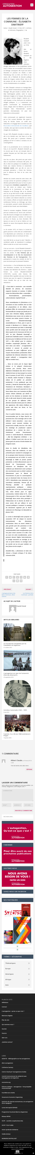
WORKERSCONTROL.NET (9, 1138)
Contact (4, 1007)
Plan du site (5, 1020)
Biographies (19, 30)
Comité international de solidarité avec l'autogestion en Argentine (14, 1077)
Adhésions (5, 1002)
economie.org (6, 1082)
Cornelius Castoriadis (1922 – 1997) (15, 710)
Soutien (4, 1029)
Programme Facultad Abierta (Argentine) (14, 1112)
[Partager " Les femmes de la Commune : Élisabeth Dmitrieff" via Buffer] (28, 577)
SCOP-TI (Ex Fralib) (7, 1125)
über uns (4, 1037)
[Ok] (33, 1148)
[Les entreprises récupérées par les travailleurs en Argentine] (18, 632)
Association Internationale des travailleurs (16, 126)
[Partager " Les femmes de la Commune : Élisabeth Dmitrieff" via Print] (21, 581)
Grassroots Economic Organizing (12, 1097)
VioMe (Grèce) (6, 1134)
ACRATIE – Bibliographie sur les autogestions (16, 1058)
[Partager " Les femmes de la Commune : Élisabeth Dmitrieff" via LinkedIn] (24, 577)
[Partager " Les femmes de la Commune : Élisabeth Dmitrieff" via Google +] (14, 577)
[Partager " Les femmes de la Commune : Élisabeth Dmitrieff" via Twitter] (10, 577)
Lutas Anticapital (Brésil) (9, 1107)
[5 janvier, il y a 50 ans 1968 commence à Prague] (18, 723)
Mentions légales (7, 1015)
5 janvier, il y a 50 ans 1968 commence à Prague (17, 734)
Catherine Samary (7, 1067)
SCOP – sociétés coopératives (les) (12, 1121)
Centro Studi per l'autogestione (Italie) (14, 1072)
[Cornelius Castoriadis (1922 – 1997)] (18, 694)
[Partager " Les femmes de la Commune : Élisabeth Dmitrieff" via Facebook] (7, 577)
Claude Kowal (12, 28)
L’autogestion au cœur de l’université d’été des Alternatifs (16, 674)
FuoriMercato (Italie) (8, 1093)
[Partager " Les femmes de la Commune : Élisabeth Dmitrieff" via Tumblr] (17, 577)
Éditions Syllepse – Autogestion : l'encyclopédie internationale (16, 1087)
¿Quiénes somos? (7, 1042)
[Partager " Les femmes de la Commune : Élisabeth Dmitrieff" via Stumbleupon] (14, 581)
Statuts (4, 1033)
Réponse (29, 769)
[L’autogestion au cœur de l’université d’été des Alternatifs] (18, 660)
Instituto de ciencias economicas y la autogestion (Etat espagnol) (17, 1102)
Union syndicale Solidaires (10, 1129)
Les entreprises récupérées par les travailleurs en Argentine (15, 644)
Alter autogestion (7, 1063)
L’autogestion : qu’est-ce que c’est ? (13, 1011)
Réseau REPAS (6, 1116)
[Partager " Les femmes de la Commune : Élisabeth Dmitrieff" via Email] (17, 581)
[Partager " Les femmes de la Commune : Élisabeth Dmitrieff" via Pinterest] (21, 577)
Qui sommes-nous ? (8, 1024)
